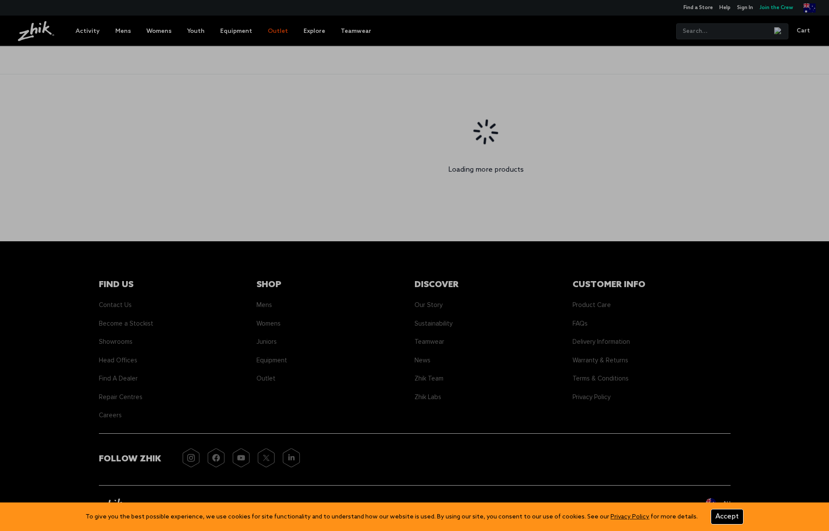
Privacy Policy (630, 517)
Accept (727, 516)
